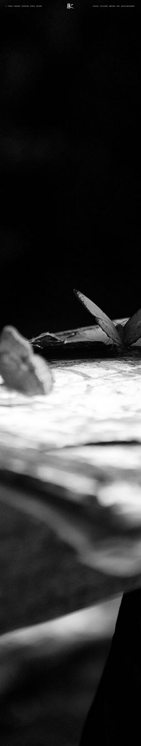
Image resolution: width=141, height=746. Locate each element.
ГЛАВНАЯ (10, 6)
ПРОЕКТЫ (32, 6)
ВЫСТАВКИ (39, 6)
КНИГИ (118, 6)
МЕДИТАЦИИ (112, 6)
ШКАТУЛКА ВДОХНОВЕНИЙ (127, 6)
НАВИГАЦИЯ (17, 6)
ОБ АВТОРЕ (95, 6)
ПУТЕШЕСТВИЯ (25, 6)
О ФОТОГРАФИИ (104, 6)
